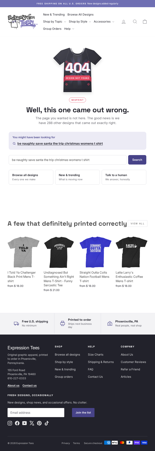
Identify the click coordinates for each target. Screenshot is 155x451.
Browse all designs (67, 354)
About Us (127, 354)
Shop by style (64, 362)
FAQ (90, 369)
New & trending (65, 369)
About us (13, 385)
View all (138, 223)
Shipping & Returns (101, 362)
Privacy (66, 443)
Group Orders (52, 28)
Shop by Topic (53, 21)
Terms (76, 443)
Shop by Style (78, 21)
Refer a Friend (130, 369)
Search (137, 160)
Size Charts (95, 354)
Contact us (29, 385)
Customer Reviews (133, 362)
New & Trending (54, 14)
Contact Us (95, 376)
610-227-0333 (17, 378)
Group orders (64, 376)
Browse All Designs (80, 14)
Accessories (102, 21)
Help (67, 28)
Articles (126, 376)
